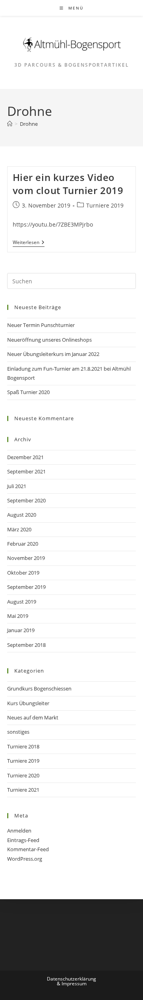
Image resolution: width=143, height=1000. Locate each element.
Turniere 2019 (105, 205)
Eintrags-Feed (23, 840)
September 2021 (26, 471)
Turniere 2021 (23, 789)
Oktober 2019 (23, 572)
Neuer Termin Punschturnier (41, 325)
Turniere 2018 (23, 746)
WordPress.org (24, 858)
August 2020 (21, 514)
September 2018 (26, 644)
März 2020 (19, 529)
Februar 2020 (22, 543)
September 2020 (26, 500)
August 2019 (21, 601)
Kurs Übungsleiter (28, 703)
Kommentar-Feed (28, 849)
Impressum (74, 983)
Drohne (29, 123)
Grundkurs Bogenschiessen (39, 688)
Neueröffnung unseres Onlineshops (49, 339)
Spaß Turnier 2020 (28, 392)
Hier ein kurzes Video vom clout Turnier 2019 (68, 184)
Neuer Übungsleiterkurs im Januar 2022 (53, 354)
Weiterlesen (28, 243)
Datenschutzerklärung (71, 978)
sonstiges (18, 731)
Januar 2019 (21, 630)
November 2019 (26, 558)
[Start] (9, 123)
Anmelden (19, 830)
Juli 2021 (16, 486)
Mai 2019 (17, 615)
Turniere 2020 (23, 775)
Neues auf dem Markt (32, 717)
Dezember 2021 (25, 457)
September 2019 (26, 586)
